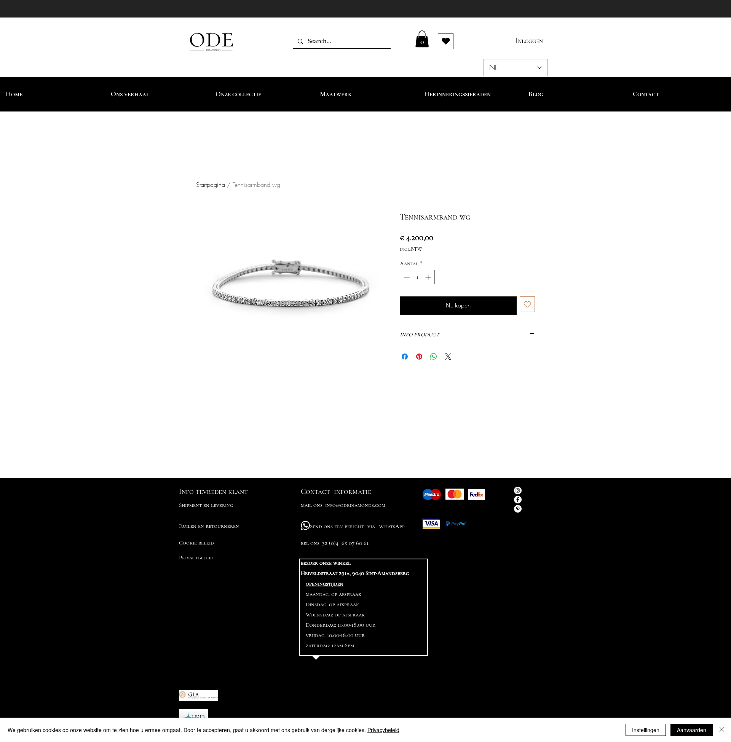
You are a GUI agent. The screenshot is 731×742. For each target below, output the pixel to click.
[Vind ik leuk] (445, 41)
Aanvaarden (691, 730)
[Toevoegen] (527, 304)
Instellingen (645, 730)
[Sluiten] (721, 730)
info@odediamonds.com (355, 505)
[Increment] (429, 277)
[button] (422, 38)
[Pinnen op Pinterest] (419, 356)
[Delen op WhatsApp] (433, 356)
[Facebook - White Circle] (518, 499)
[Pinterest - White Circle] (518, 509)
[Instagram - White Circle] (518, 490)
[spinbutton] (417, 277)
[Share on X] (448, 356)
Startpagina (210, 184)
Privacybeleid (383, 730)
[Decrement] (406, 277)
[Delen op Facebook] (404, 356)
